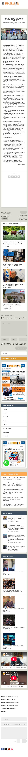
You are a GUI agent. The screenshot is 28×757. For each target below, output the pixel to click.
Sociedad (12, 24)
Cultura (5, 424)
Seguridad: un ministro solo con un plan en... (14, 572)
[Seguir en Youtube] (9, 749)
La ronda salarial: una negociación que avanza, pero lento (13, 285)
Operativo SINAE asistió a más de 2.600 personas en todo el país (12, 264)
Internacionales (7, 428)
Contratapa (6, 432)
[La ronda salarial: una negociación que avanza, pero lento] (14, 275)
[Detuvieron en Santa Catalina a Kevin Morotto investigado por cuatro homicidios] (5, 547)
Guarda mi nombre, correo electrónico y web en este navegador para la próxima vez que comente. (13, 344)
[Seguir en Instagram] (12, 749)
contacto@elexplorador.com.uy (12, 703)
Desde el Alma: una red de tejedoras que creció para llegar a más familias (14, 478)
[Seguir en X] (6, 749)
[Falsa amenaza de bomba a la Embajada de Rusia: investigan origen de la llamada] (14, 296)
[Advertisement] (14, 193)
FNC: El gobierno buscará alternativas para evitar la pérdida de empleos (13, 505)
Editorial (5, 436)
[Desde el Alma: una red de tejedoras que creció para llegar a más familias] (5, 518)
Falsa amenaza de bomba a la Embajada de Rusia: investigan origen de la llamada (12, 306)
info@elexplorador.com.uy (12, 706)
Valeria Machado (14, 22)
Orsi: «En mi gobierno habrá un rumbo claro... (13, 646)
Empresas (5, 420)
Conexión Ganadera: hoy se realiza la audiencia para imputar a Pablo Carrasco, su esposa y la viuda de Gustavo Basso (14, 243)
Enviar (24, 741)
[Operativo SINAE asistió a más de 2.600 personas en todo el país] (14, 255)
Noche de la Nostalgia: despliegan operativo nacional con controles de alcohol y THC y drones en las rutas (13, 484)
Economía (5, 417)
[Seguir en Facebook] (2, 749)
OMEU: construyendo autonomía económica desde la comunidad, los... (13, 591)
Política (5, 409)
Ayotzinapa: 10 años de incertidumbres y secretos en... (13, 627)
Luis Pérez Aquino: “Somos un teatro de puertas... (13, 609)
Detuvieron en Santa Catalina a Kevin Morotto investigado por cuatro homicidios (13, 499)
